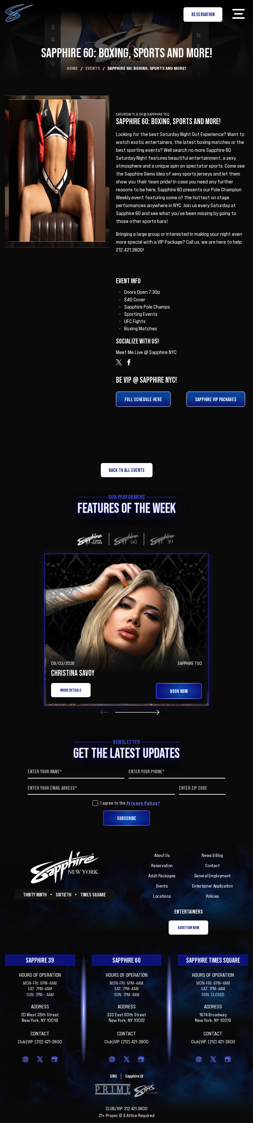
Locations (162, 896)
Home (72, 68)
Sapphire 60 (126, 960)
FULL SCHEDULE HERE (143, 399)
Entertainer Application (212, 886)
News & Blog (212, 855)
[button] (238, 14)
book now (179, 691)
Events (92, 68)
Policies (212, 896)
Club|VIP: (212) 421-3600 (40, 1041)
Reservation (162, 865)
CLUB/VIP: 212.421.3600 (127, 1108)
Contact (212, 865)
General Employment (212, 875)
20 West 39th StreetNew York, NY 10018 (40, 1017)
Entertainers (188, 911)
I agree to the (130, 803)
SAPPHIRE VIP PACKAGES (216, 399)
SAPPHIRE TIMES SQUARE (213, 960)
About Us (162, 855)
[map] (54, 1059)
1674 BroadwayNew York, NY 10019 (213, 1017)
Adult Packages (162, 875)
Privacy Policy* (143, 803)
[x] (40, 1059)
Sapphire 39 (40, 960)
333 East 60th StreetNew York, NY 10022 (126, 1017)
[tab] (90, 539)
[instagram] (25, 1059)
